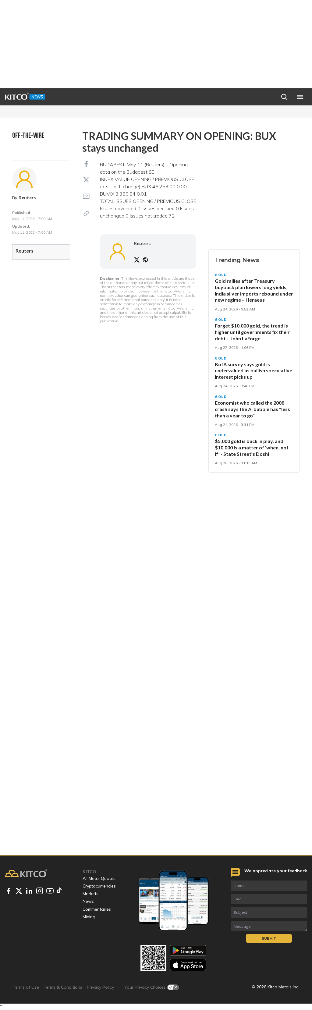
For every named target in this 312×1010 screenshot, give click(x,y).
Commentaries (97, 909)
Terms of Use (26, 987)
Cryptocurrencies (99, 886)
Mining (89, 917)
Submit (269, 938)
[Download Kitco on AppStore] (188, 965)
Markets (90, 893)
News (88, 901)
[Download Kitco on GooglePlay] (188, 950)
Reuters (27, 197)
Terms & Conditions (63, 987)
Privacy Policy (100, 987)
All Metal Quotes (99, 878)
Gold (221, 275)
